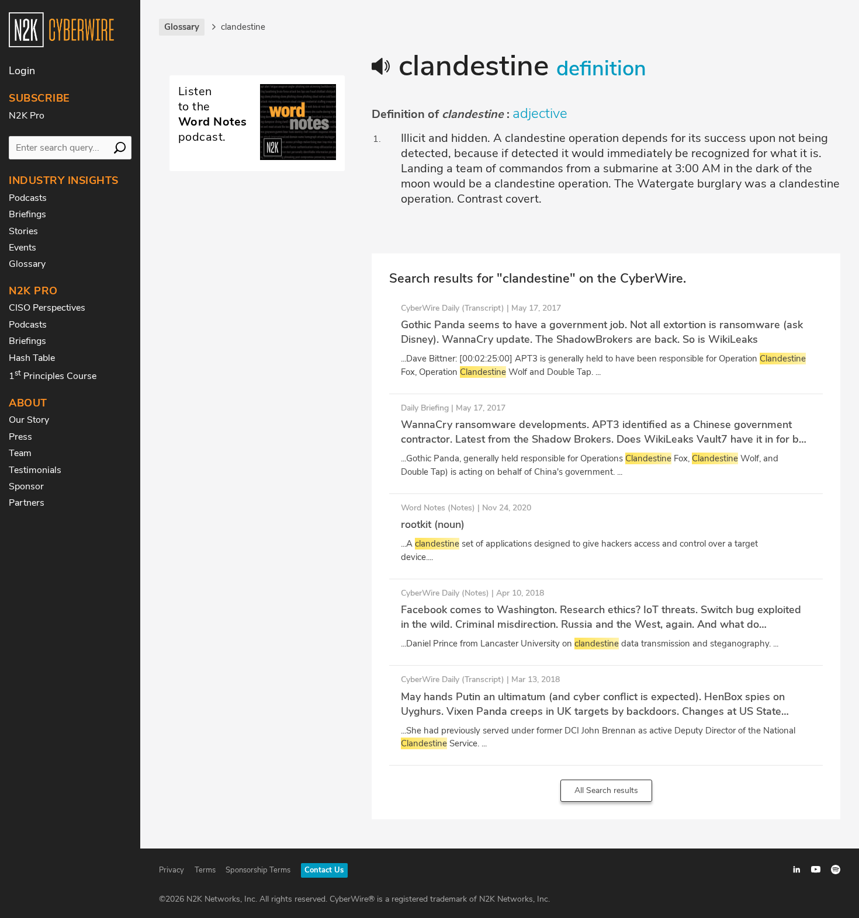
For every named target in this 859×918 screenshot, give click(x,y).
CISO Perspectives (47, 307)
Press (20, 436)
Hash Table (32, 358)
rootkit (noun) (433, 524)
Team (20, 453)
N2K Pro (26, 115)
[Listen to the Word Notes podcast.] (257, 157)
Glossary (27, 264)
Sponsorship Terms (258, 870)
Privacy (171, 870)
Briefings (27, 214)
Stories (23, 231)
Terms (205, 870)
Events (22, 247)
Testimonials (35, 470)
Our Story (29, 419)
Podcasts (28, 198)
